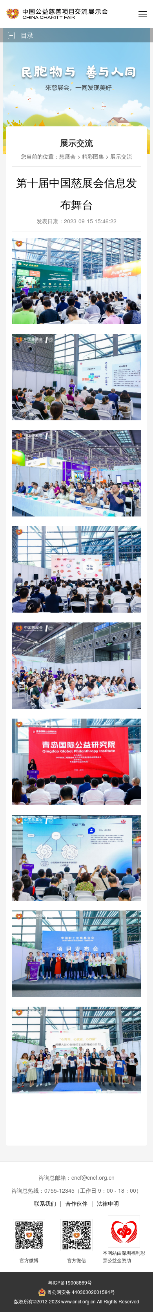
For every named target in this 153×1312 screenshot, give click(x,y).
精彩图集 (93, 156)
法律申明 (108, 1203)
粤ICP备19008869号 (70, 1282)
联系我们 (45, 1203)
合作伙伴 (76, 1203)
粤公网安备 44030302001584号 (80, 1291)
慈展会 (67, 156)
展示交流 (121, 156)
